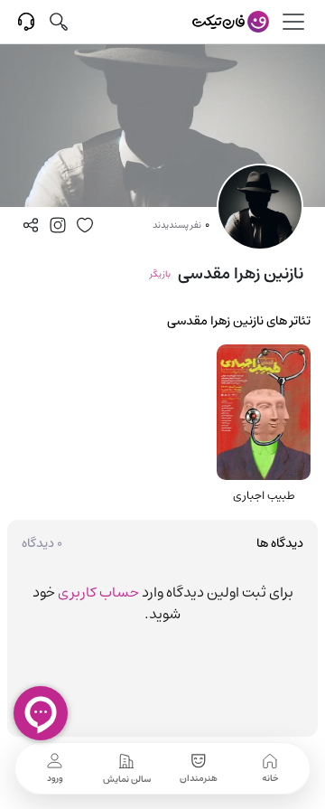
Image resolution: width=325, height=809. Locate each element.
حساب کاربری (98, 592)
